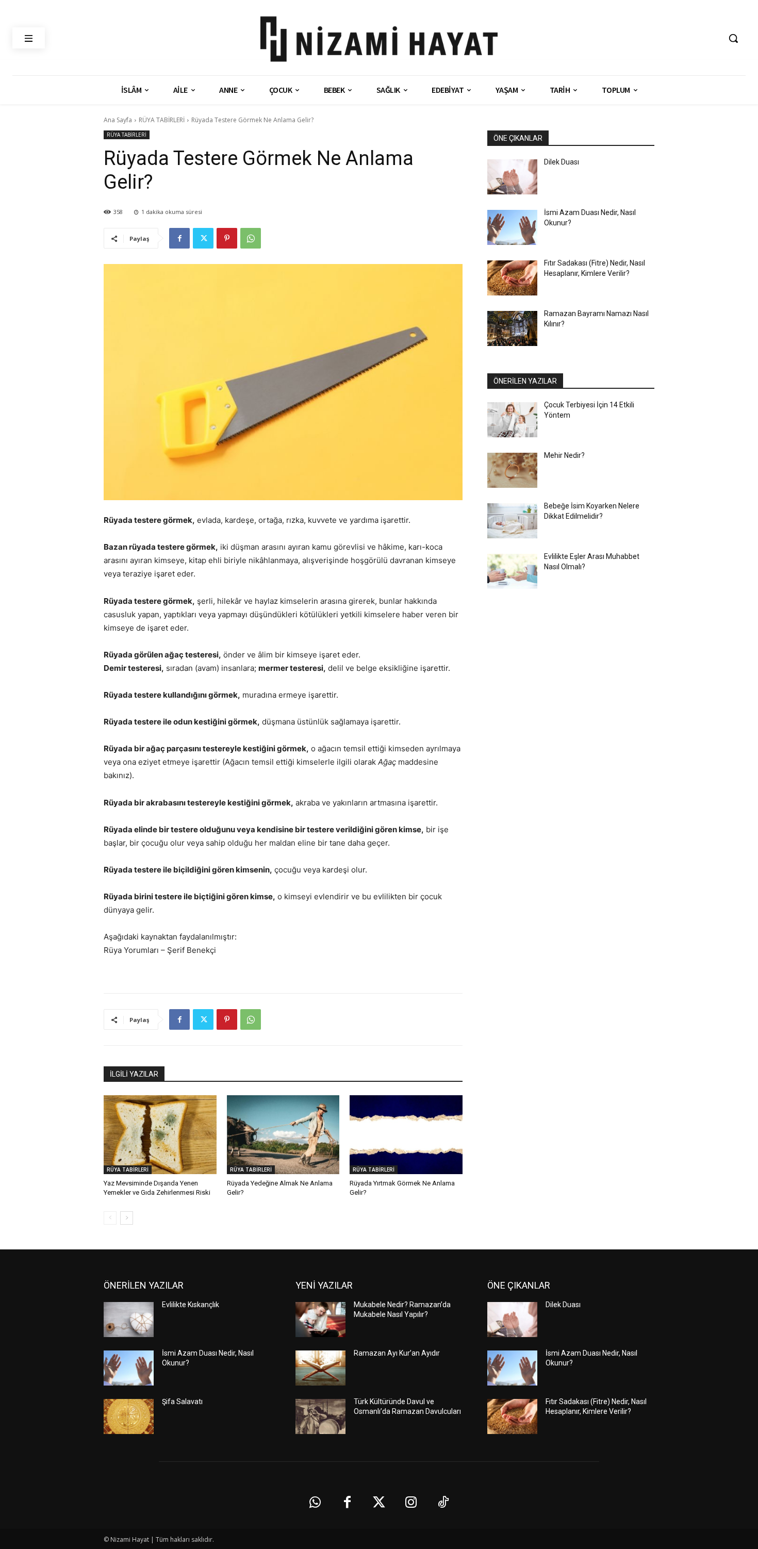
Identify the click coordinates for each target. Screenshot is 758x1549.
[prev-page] (110, 1218)
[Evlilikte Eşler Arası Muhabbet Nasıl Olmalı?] (512, 571)
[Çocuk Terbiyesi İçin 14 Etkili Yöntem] (512, 419)
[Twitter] (203, 238)
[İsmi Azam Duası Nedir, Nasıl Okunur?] (512, 227)
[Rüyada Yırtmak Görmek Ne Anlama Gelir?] (406, 1134)
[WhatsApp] (250, 238)
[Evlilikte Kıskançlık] (129, 1319)
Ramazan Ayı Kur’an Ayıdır (397, 1353)
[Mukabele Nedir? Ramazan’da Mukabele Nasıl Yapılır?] (320, 1319)
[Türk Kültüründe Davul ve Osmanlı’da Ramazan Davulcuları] (320, 1416)
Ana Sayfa (118, 120)
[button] (733, 38)
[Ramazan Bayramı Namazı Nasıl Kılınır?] (512, 328)
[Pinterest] (227, 238)
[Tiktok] (443, 1502)
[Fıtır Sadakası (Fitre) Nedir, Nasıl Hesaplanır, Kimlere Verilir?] (512, 277)
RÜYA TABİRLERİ (162, 120)
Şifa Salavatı (182, 1401)
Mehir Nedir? (564, 455)
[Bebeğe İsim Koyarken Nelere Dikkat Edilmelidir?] (512, 520)
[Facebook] (179, 238)
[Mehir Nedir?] (512, 470)
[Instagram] (411, 1502)
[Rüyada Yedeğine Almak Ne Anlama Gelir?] (283, 1134)
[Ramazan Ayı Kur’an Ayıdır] (320, 1368)
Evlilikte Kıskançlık (190, 1304)
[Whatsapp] (315, 1502)
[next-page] (126, 1218)
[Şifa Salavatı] (129, 1416)
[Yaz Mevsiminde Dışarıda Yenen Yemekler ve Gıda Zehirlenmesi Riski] (160, 1134)
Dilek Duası (561, 162)
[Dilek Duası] (512, 176)
